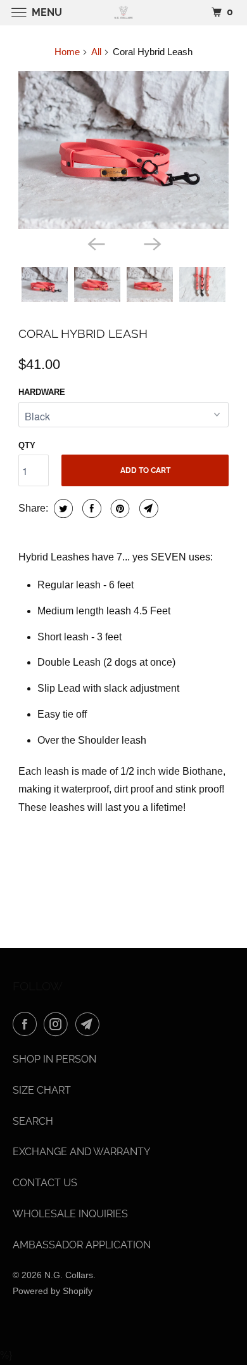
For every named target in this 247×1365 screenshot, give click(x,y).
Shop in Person (54, 1059)
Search (33, 1121)
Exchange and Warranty (81, 1152)
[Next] (151, 243)
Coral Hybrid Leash (83, 333)
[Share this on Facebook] (90, 508)
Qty (26, 445)
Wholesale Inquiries (70, 1214)
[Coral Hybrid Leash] (123, 150)
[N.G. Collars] (124, 12)
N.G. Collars (68, 1275)
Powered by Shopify (52, 1291)
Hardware (41, 392)
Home (67, 51)
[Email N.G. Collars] (89, 1024)
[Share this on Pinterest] (119, 508)
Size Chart (42, 1090)
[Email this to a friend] (147, 508)
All (96, 51)
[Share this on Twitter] (62, 508)
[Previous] (96, 243)
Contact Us (45, 1183)
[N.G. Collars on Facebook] (27, 1024)
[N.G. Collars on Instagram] (58, 1024)
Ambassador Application (82, 1245)
